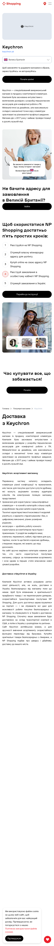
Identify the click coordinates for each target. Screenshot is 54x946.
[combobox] (27, 59)
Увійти (27, 206)
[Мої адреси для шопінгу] (45, 3)
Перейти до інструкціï (27, 294)
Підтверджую (14, 938)
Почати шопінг (27, 79)
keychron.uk (8, 51)
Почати (27, 390)
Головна (5, 408)
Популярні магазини (21, 408)
